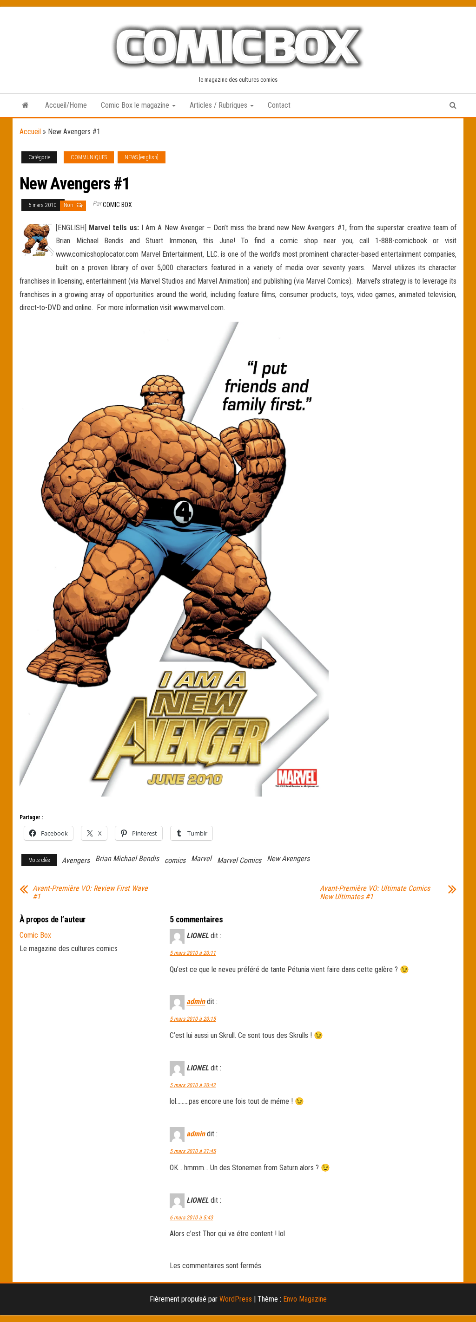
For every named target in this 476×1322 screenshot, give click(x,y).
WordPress (235, 1299)
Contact (279, 105)
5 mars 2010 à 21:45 (193, 1151)
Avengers (76, 860)
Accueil (30, 131)
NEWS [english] (142, 157)
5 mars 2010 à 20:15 (193, 1019)
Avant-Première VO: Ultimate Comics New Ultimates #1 (375, 892)
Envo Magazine (305, 1299)
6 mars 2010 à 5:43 (191, 1217)
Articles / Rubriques (219, 105)
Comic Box (117, 204)
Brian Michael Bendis (127, 858)
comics (175, 860)
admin (195, 1002)
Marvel (201, 858)
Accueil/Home (66, 105)
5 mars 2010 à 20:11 (193, 953)
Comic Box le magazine (136, 105)
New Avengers (288, 858)
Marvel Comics (239, 860)
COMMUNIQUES (89, 157)
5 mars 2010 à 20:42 (193, 1085)
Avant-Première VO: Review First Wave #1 (90, 892)
